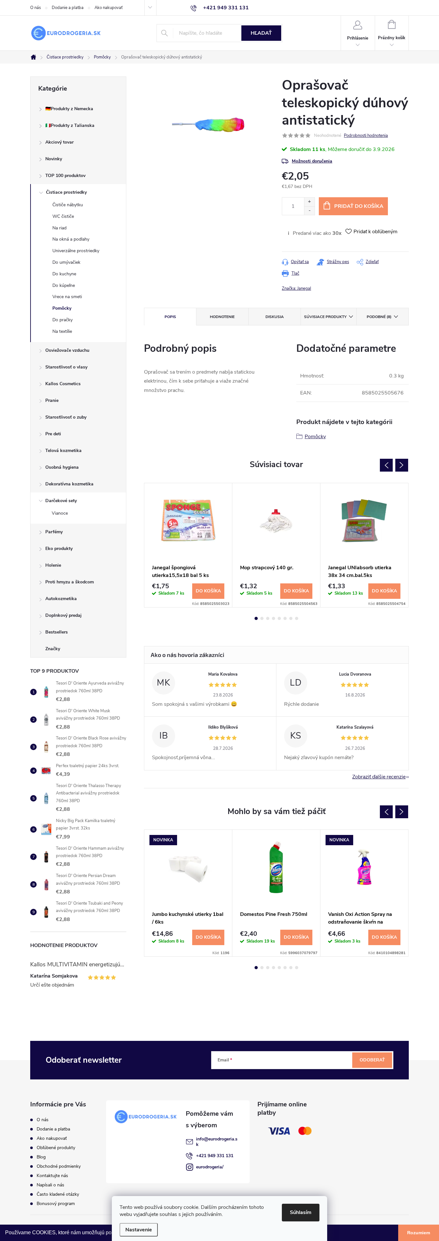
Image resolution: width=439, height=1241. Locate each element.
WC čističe (63, 216)
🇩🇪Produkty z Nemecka (69, 109)
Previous (386, 465)
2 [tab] (262, 618)
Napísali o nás (50, 1185)
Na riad (59, 228)
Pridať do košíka (358, 206)
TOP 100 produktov (65, 176)
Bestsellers (56, 632)
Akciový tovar (59, 142)
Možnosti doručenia (312, 161)
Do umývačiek (66, 262)
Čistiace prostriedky (66, 192)
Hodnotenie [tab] (222, 316)
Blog (41, 1157)
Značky (52, 649)
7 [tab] (290, 618)
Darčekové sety (61, 501)
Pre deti (53, 434)
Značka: (296, 288)
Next (401, 465)
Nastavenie (138, 1229)
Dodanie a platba (68, 8)
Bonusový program (56, 1204)
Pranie (51, 400)
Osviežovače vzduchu (67, 350)
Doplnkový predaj (63, 615)
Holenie (53, 565)
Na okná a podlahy (70, 239)
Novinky (53, 159)
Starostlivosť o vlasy (66, 367)
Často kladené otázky (58, 1194)
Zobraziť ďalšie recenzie (379, 776)
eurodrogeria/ (209, 1167)
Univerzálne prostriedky (75, 251)
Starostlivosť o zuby (65, 417)
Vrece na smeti (67, 297)
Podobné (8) (379, 316)
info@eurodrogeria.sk (216, 1142)
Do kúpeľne (63, 285)
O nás (35, 8)
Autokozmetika (61, 599)
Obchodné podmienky (59, 1166)
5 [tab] (279, 618)
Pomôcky (61, 308)
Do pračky (62, 320)
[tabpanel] (188, 545)
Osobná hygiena (62, 467)
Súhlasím (300, 1212)
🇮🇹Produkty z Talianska (69, 125)
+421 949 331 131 (214, 1156)
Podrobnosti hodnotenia (366, 135)
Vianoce (60, 513)
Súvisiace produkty (325, 316)
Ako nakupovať (108, 8)
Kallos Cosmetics (63, 384)
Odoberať (372, 1060)
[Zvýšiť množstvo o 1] (309, 202)
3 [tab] (267, 618)
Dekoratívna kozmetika (69, 484)
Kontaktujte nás (52, 1176)
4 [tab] (273, 618)
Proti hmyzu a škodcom (69, 582)
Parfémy (54, 532)
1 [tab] (256, 618)
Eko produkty (59, 548)
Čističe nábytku (67, 205)
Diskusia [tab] (274, 316)
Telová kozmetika (63, 451)
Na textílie (62, 331)
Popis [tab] (170, 316)
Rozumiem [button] (418, 1232)
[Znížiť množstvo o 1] (309, 210)
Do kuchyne (64, 274)
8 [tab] (296, 618)
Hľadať (261, 33)
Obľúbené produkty (56, 1148)
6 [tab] (285, 618)
